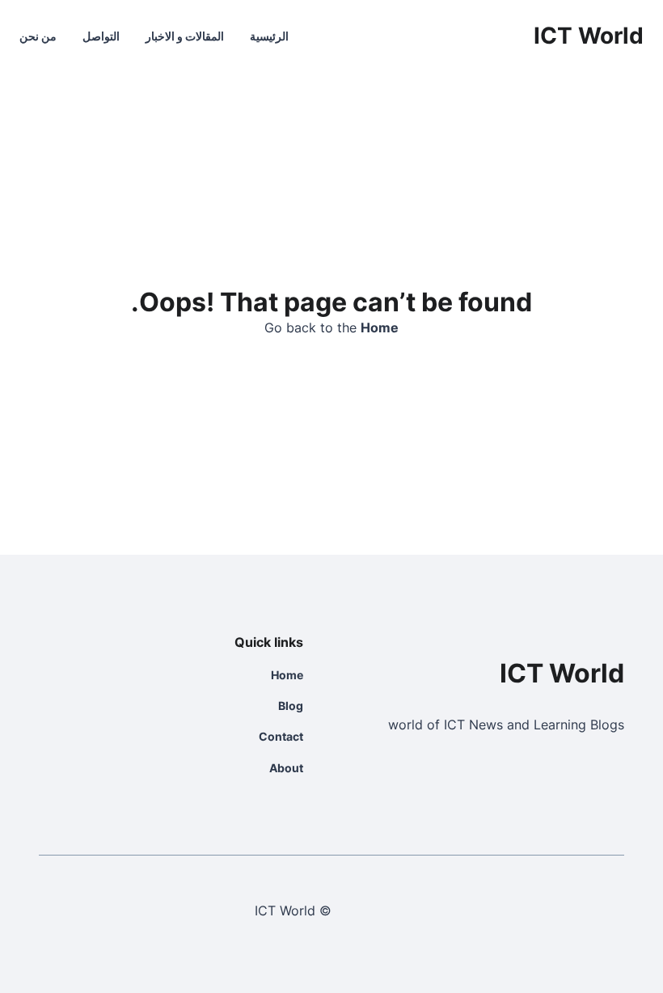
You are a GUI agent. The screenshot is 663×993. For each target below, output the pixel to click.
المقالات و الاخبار (185, 36)
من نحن (38, 36)
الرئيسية (269, 36)
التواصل (101, 36)
